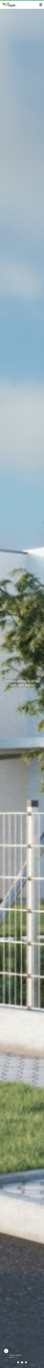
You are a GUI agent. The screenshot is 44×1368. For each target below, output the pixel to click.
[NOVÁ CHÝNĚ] (9, 4)
